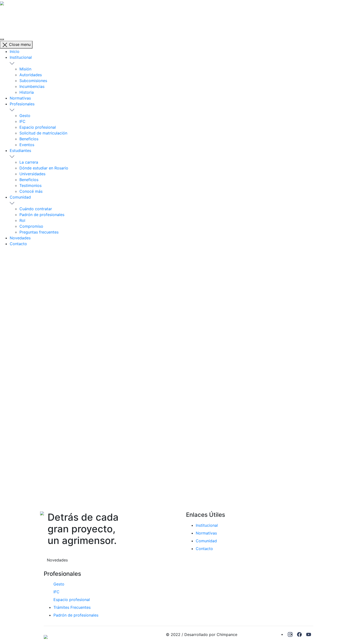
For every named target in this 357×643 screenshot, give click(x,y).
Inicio (14, 51)
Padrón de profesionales (41, 214)
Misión (25, 69)
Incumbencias (31, 86)
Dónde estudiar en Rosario (43, 168)
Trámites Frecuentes (72, 607)
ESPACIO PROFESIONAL (22, 26)
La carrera (28, 162)
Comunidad (20, 197)
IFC (3, 20)
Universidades (32, 173)
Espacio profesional (37, 127)
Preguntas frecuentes (39, 232)
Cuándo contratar (35, 208)
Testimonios (30, 185)
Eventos (26, 144)
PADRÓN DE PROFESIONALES (27, 8)
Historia (26, 92)
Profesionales (22, 103)
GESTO (6, 14)
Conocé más (30, 191)
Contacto (18, 243)
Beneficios (28, 138)
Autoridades (30, 74)
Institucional (21, 57)
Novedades (20, 237)
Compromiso (31, 226)
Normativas (20, 98)
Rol (22, 220)
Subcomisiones (33, 80)
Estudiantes (20, 150)
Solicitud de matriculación (43, 133)
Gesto (24, 115)
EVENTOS (64, 256)
